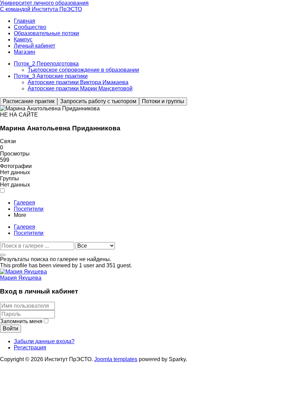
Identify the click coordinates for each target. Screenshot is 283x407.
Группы (9, 178)
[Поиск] (3, 255)
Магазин (24, 52)
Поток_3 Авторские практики (51, 76)
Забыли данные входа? (44, 341)
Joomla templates (115, 359)
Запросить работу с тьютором (98, 101)
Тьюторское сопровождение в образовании (83, 70)
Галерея (24, 203)
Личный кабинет (34, 46)
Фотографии (16, 166)
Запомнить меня (21, 321)
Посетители (28, 209)
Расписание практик (29, 101)
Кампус (23, 39)
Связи (8, 141)
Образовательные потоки (46, 33)
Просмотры (15, 154)
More (20, 215)
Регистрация (30, 347)
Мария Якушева (20, 278)
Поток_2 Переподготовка (46, 64)
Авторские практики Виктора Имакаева (78, 82)
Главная (24, 21)
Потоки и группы (163, 101)
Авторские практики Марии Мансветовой (80, 88)
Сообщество (30, 27)
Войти (10, 328)
